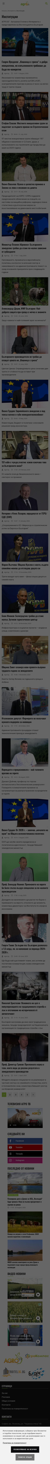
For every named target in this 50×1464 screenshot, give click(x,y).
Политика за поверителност (14, 1443)
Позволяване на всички (25, 1449)
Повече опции (25, 1457)
